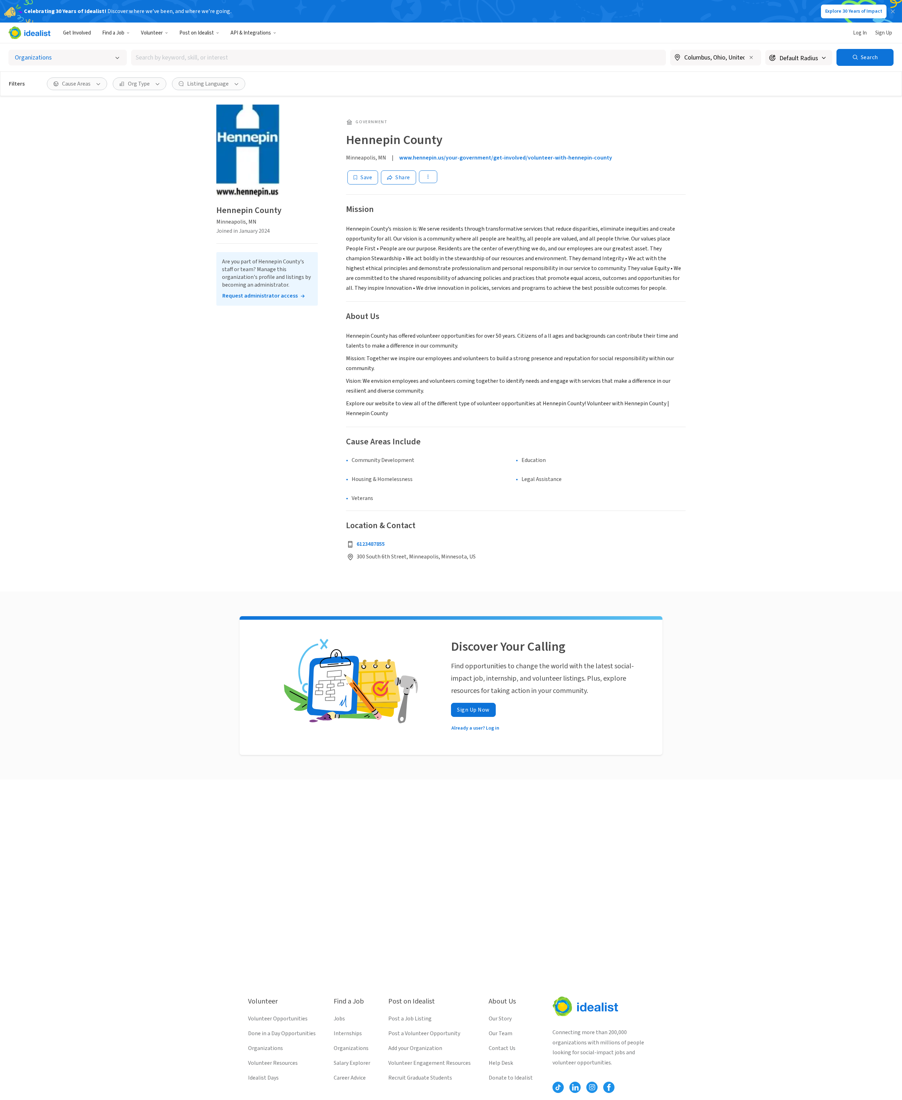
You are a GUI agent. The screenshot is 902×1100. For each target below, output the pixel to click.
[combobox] (398, 57)
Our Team (500, 1033)
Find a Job (113, 33)
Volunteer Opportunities (278, 1019)
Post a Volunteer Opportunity (424, 1033)
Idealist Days (263, 1078)
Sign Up (883, 33)
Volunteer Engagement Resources (429, 1063)
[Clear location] (751, 57)
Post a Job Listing (410, 1019)
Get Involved (77, 33)
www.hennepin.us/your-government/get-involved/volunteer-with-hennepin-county (505, 158)
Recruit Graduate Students (420, 1078)
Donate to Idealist (511, 1078)
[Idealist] (29, 32)
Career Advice (350, 1078)
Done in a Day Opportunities (282, 1033)
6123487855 (371, 544)
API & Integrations (250, 33)
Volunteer (152, 33)
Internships (348, 1033)
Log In (860, 33)
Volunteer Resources (273, 1063)
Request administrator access (260, 296)
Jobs (339, 1019)
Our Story (500, 1019)
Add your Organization (415, 1048)
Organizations (265, 1048)
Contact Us (502, 1048)
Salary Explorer (352, 1063)
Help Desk (501, 1063)
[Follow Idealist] (558, 1087)
